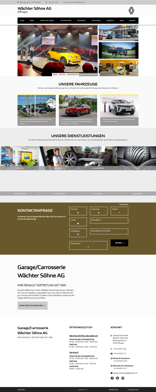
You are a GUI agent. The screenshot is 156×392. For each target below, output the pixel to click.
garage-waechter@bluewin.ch (125, 373)
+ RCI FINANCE (58, 194)
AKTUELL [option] (62, 74)
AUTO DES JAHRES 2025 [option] (88, 74)
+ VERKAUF (19, 168)
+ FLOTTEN (97, 194)
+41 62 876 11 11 (119, 354)
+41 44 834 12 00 (120, 361)
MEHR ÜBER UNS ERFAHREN (31, 305)
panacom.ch (82, 390)
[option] (58, 50)
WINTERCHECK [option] (72, 74)
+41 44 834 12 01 (120, 368)
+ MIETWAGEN (19, 194)
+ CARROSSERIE (97, 168)
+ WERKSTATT (58, 168)
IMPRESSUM (113, 390)
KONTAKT (21, 390)
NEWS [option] (55, 74)
